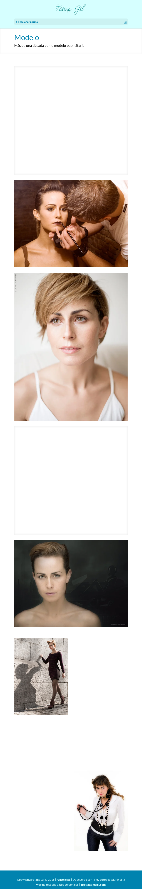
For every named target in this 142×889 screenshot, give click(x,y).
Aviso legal (63, 879)
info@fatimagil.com (93, 884)
